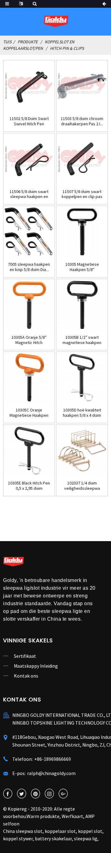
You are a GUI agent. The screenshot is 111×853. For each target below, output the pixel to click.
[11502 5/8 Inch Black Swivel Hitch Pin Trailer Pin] (29, 86)
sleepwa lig (85, 838)
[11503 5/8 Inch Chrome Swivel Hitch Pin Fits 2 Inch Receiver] (82, 86)
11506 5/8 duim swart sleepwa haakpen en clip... (29, 194)
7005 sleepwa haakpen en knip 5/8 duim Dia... (29, 267)
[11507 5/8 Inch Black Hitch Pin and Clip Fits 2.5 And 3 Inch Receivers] (82, 159)
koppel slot (90, 831)
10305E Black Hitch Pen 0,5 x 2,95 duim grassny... (29, 485)
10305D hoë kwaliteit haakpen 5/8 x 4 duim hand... (82, 412)
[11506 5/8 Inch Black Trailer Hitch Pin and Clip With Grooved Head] (29, 159)
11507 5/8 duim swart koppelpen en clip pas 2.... (82, 194)
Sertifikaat (25, 656)
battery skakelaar (53, 838)
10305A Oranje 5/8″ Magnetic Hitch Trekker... (29, 340)
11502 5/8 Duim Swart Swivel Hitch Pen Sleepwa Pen (29, 121)
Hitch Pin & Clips (67, 48)
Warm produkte (43, 816)
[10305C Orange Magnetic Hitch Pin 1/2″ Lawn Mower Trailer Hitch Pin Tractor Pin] (29, 377)
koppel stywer (18, 838)
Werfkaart (72, 816)
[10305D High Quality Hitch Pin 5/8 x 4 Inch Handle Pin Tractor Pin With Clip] (82, 377)
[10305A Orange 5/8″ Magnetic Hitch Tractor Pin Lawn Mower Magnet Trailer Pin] (29, 304)
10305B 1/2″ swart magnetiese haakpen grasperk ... (82, 340)
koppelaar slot (60, 831)
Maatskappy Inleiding (36, 666)
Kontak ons (26, 676)
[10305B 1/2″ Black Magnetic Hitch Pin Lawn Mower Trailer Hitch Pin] (82, 304)
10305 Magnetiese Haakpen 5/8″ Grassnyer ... (82, 267)
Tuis (7, 42)
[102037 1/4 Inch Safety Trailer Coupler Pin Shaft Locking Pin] (82, 450)
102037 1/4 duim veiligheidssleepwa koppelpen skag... (82, 485)
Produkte (28, 42)
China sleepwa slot (23, 831)
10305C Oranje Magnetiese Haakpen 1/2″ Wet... (29, 412)
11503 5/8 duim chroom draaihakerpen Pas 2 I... (82, 121)
